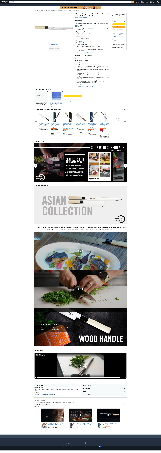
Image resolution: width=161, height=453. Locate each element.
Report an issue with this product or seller (85, 86)
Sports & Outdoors (118, 4)
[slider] (78, 377)
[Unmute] (125, 377)
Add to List (115, 40)
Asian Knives (71, 10)
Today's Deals (52, 4)
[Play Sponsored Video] (80, 415)
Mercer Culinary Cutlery (40, 355)
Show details (69, 101)
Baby (103, 4)
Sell (66, 4)
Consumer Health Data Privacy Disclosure (82, 446)
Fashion (70, 4)
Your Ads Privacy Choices (94, 446)
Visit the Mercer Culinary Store (81, 17)
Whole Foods (45, 4)
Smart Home (125, 4)
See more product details (81, 84)
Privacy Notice (71, 446)
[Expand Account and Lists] (148, 2)
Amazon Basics (20, 4)
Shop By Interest (133, 4)
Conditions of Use (65, 446)
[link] (56, 95)
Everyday (145, 4)
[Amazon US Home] (68, 443)
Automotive (98, 4)
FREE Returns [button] (78, 26)
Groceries (40, 4)
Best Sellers (27, 4)
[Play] (36, 377)
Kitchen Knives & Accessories (63, 10)
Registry (74, 4)
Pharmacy (140, 4)
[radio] (51, 48)
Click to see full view (54, 44)
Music (78, 4)
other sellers (90, 28)
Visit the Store (92, 179)
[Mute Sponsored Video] (63, 420)
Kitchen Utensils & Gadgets (52, 10)
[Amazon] (4, 1)
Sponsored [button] (36, 406)
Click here (64, 389)
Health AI (7, 4)
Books (57, 4)
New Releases (33, 4)
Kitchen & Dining (44, 10)
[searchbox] (72, 2)
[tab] (73, 309)
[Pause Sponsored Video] (63, 418)
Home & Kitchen (37, 10)
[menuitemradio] (123, 377)
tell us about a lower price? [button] (48, 394)
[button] (3, 5)
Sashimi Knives (76, 10)
